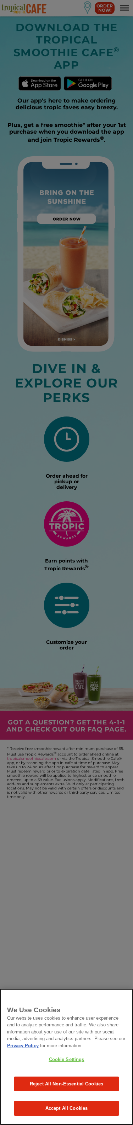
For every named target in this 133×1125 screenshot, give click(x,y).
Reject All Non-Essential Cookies (66, 1083)
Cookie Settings (66, 1059)
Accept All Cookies (66, 1108)
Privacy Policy (23, 1045)
